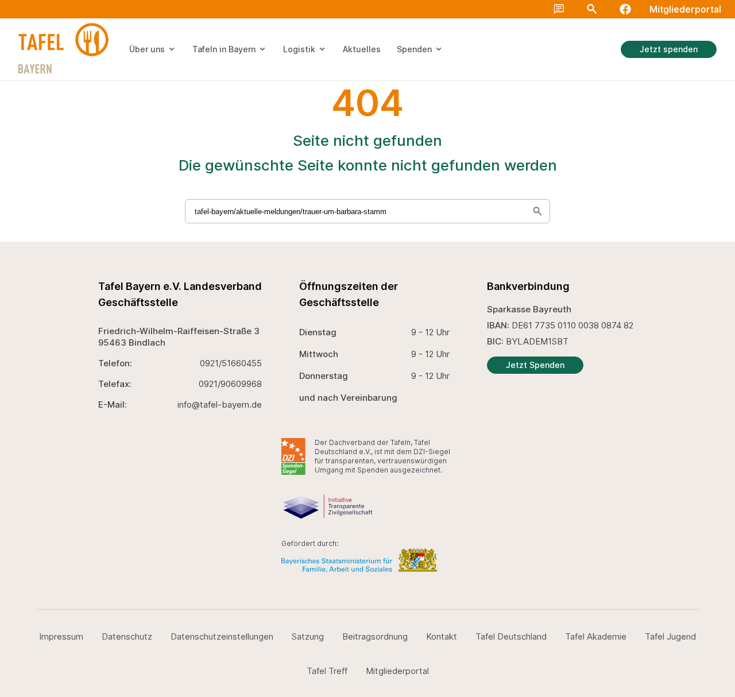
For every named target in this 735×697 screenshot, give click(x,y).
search (719, 18)
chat (559, 9)
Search (592, 9)
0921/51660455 (231, 363)
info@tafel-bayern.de (219, 404)
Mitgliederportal (685, 9)
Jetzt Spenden (535, 365)
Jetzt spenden (669, 49)
